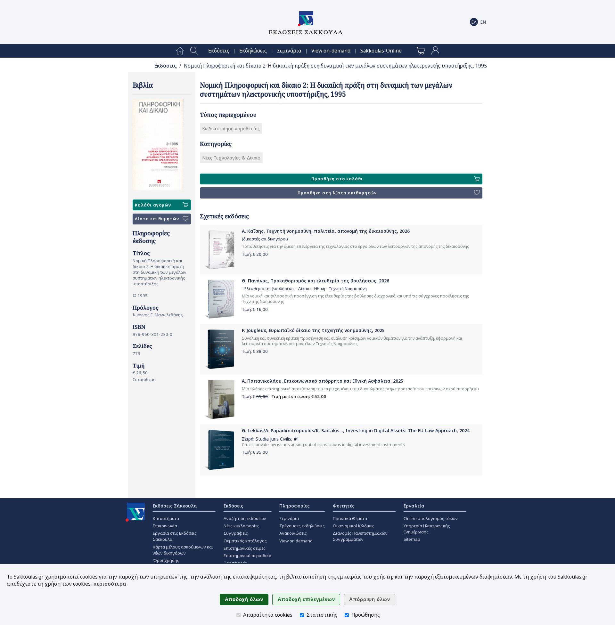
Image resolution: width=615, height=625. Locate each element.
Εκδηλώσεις (253, 50)
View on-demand (330, 50)
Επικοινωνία (165, 526)
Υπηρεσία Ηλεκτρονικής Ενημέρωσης (427, 529)
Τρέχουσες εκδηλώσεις (302, 526)
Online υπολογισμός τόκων (431, 518)
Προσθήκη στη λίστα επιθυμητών (337, 193)
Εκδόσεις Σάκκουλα (175, 506)
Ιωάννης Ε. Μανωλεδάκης (158, 315)
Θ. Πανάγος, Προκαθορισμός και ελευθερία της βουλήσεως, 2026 (315, 281)
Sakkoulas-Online (381, 50)
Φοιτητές (344, 506)
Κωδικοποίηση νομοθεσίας (231, 129)
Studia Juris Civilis (273, 439)
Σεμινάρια (289, 50)
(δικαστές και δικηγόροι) (265, 239)
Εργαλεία (414, 506)
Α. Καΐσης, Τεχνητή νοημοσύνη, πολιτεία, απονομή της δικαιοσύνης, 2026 (326, 231)
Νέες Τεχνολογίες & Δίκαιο (231, 158)
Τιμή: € (255, 254)
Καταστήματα (166, 518)
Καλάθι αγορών (153, 205)
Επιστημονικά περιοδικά (247, 555)
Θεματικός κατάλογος (245, 541)
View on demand (296, 541)
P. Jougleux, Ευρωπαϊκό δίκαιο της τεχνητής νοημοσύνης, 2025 (313, 330)
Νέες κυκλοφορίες (241, 526)
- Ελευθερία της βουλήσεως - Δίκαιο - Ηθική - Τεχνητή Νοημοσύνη (304, 288)
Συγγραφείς (236, 533)
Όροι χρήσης (166, 560)
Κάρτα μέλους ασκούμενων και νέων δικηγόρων (183, 550)
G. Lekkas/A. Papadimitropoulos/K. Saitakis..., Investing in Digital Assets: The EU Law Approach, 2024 (356, 430)
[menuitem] (180, 51)
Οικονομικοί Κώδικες (353, 526)
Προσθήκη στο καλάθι (337, 179)
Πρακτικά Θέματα (350, 518)
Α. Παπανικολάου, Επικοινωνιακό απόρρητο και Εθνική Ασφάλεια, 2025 (322, 381)
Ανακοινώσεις (293, 533)
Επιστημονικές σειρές (245, 548)
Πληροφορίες (294, 506)
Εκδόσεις (218, 50)
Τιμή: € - (284, 396)
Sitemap (412, 539)
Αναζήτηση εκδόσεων (245, 518)
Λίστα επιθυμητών (157, 219)
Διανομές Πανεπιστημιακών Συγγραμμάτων (360, 536)
